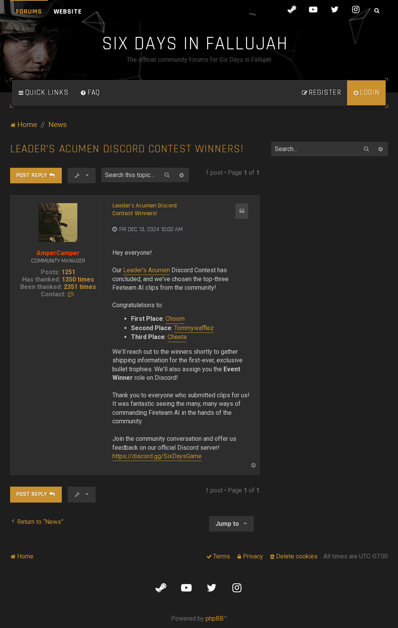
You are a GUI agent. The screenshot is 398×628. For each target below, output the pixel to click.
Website (68, 11)
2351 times (80, 287)
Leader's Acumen (146, 270)
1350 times (78, 279)
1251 (68, 272)
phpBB (214, 618)
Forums (29, 11)
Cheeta (177, 337)
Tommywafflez (194, 328)
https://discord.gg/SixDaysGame (157, 456)
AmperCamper (58, 253)
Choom (175, 318)
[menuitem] (90, 92)
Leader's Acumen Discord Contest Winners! (127, 149)
